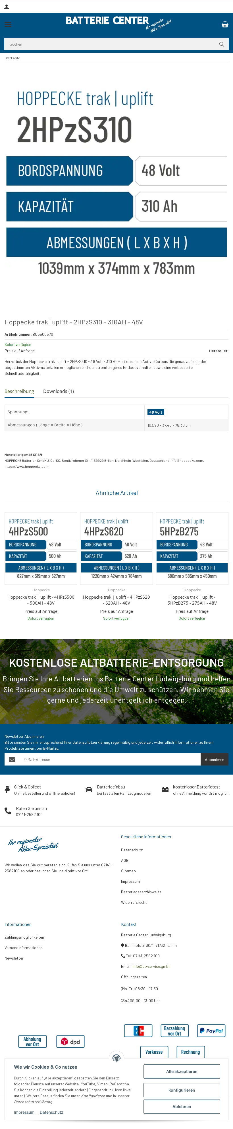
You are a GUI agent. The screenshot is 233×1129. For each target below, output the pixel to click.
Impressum (24, 1112)
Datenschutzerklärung (91, 742)
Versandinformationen (23, 947)
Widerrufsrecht (134, 902)
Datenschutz (51, 1112)
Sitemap (128, 870)
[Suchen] (222, 44)
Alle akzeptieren (181, 1071)
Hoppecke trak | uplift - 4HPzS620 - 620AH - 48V (116, 600)
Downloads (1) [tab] (58, 391)
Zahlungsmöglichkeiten (24, 937)
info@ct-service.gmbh (151, 966)
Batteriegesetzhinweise (141, 891)
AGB (124, 860)
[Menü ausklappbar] (8, 24)
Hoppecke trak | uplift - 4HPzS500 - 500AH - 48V (40, 600)
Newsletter (14, 958)
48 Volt (155, 412)
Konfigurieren (181, 1090)
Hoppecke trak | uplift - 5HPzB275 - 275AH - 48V (192, 600)
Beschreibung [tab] (19, 391)
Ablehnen (181, 1106)
